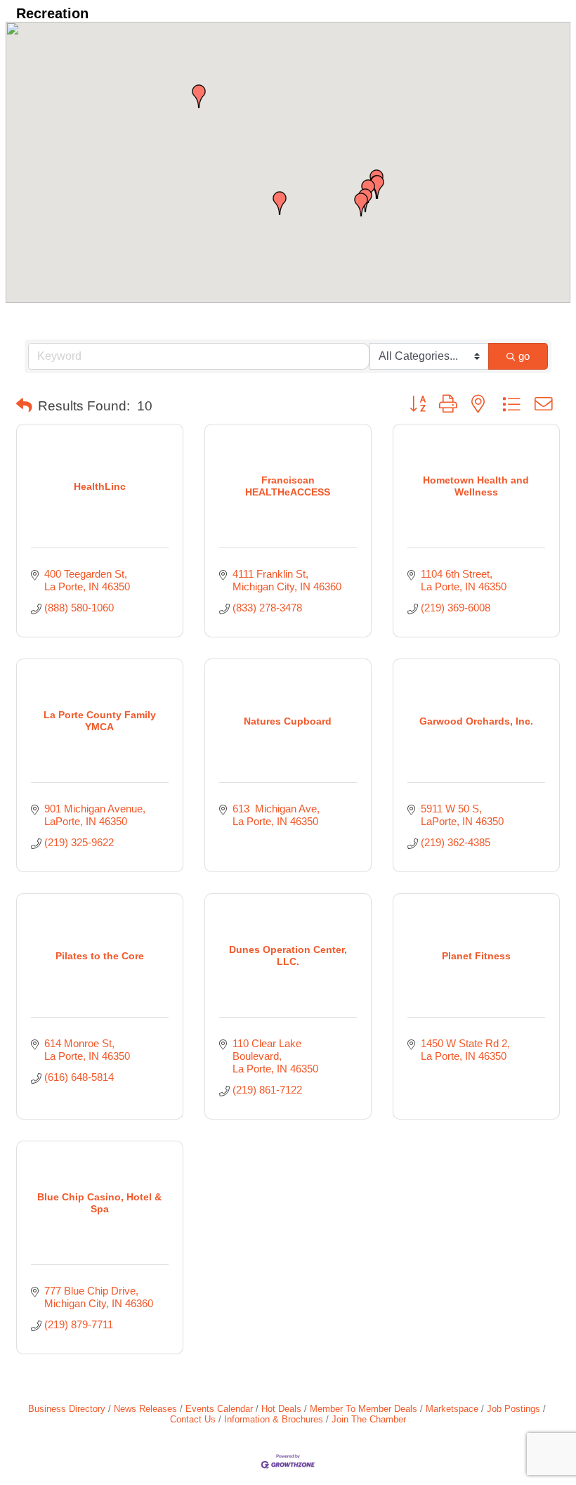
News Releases (145, 1408)
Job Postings (513, 1408)
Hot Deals (281, 1408)
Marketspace (452, 1408)
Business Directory (66, 1408)
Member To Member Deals (363, 1408)
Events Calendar (219, 1408)
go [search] (524, 356)
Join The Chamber (369, 1419)
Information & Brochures (273, 1419)
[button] (279, 203)
